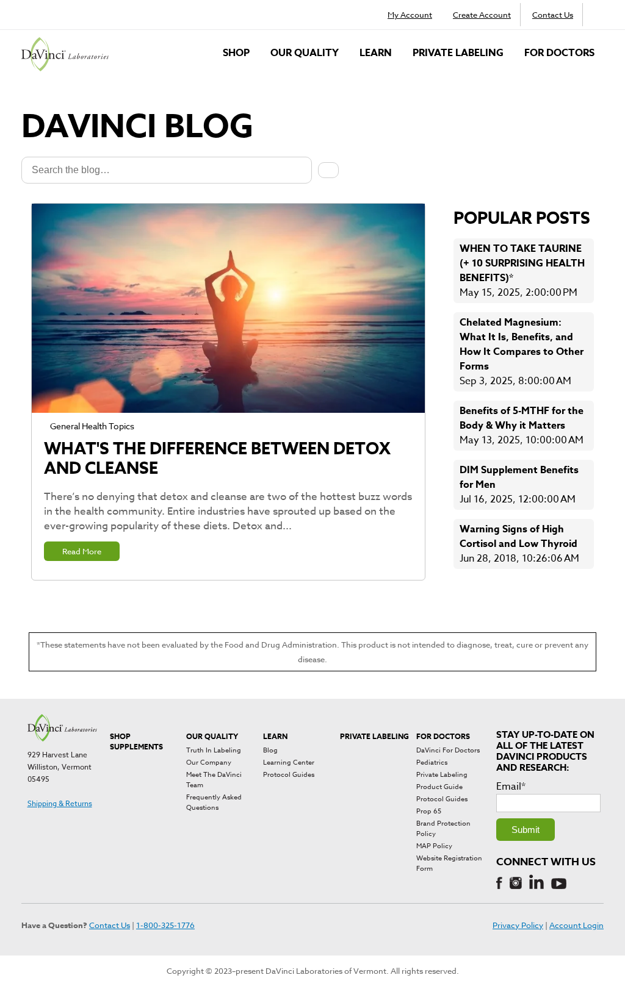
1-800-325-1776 (165, 925)
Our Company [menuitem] (208, 762)
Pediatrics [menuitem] (431, 762)
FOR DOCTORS (559, 53)
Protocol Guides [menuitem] (288, 775)
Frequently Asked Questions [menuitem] (214, 802)
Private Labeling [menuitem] (442, 775)
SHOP (236, 53)
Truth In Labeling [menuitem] (213, 750)
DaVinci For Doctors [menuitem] (448, 750)
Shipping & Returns (59, 803)
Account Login (576, 925)
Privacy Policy (518, 925)
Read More (81, 551)
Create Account (482, 14)
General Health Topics (92, 426)
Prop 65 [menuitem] (428, 811)
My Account (410, 14)
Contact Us (552, 14)
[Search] (328, 170)
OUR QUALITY (304, 53)
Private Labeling (458, 53)
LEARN (375, 53)
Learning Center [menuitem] (288, 762)
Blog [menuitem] (270, 750)
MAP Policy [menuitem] (434, 846)
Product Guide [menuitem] (439, 787)
